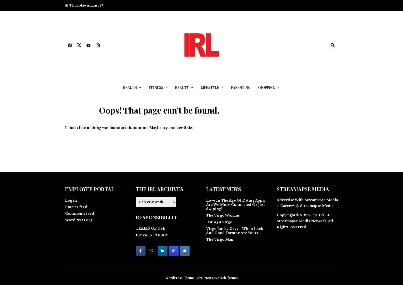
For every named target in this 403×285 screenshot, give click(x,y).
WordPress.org (78, 220)
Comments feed (79, 213)
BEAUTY (182, 87)
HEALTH (130, 87)
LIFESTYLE (210, 87)
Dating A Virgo (219, 222)
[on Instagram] (174, 251)
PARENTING (240, 87)
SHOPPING (266, 87)
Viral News (204, 278)
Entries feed (76, 207)
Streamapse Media (293, 221)
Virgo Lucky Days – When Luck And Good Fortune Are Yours (234, 231)
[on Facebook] (141, 251)
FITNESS (156, 87)
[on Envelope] (185, 251)
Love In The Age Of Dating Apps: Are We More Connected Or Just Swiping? (235, 204)
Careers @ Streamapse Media (307, 206)
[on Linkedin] (162, 251)
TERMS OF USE (150, 228)
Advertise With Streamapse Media (307, 200)
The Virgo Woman (222, 215)
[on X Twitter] (151, 251)
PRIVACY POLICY (152, 235)
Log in (71, 200)
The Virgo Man (219, 239)
